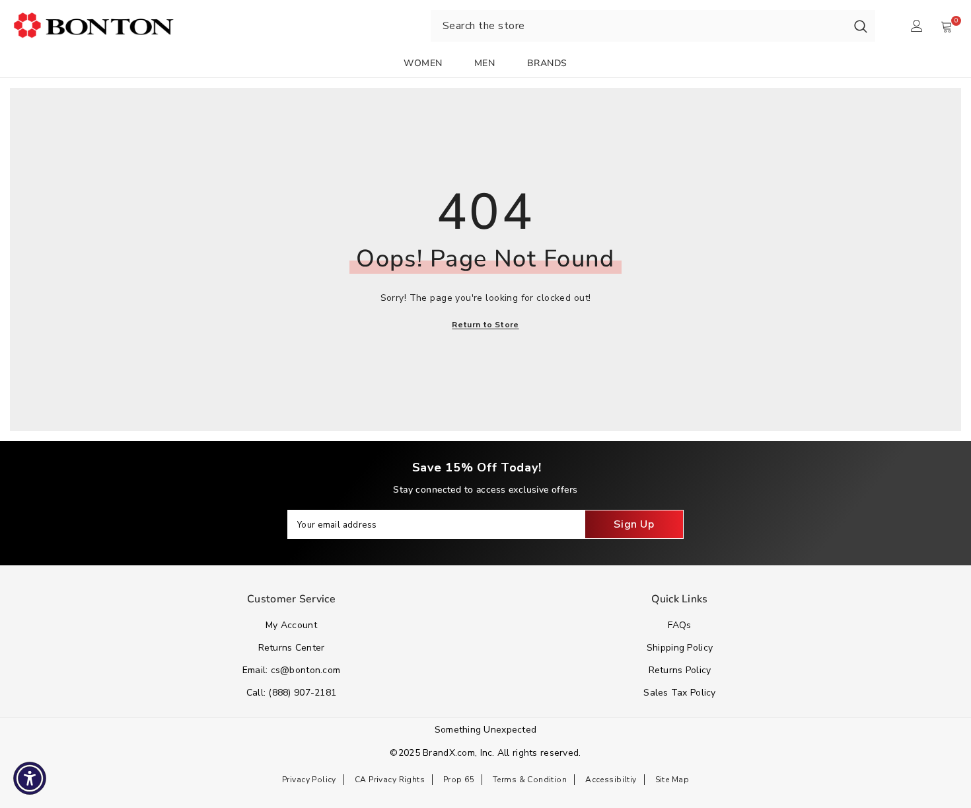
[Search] (860, 26)
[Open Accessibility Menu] (29, 778)
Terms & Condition (530, 779)
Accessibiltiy (610, 779)
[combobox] (638, 26)
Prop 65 (458, 779)
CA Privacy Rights (390, 779)
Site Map (672, 779)
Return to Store (485, 324)
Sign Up (634, 524)
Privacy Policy (309, 779)
